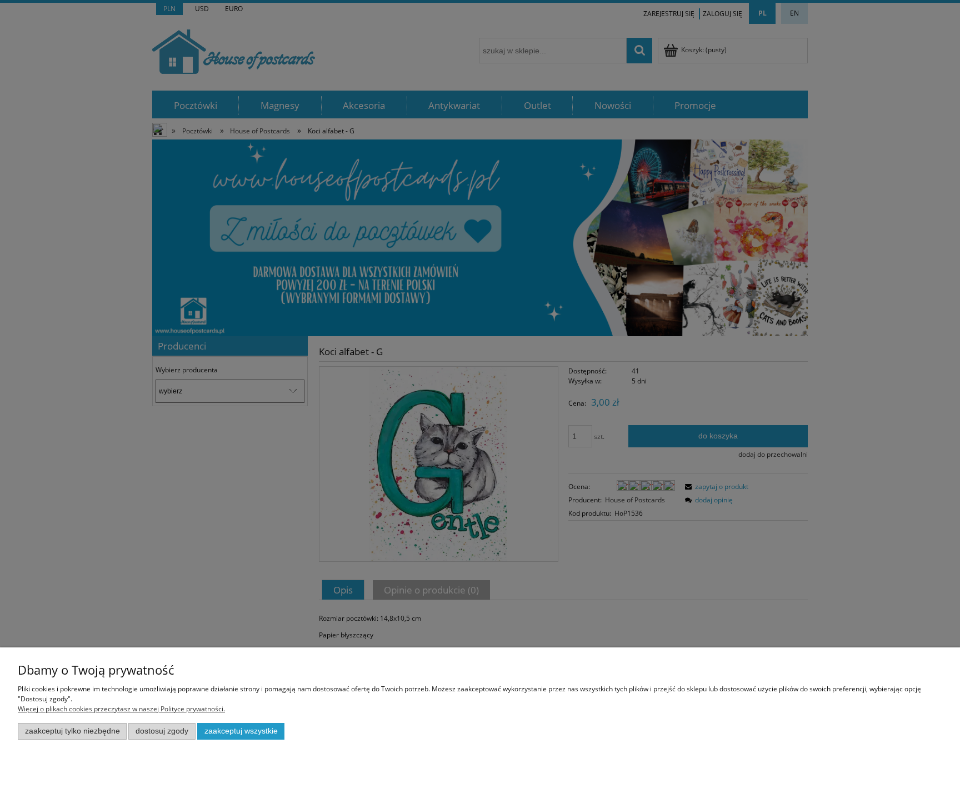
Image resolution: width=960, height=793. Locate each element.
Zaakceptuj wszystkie (241, 731)
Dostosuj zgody (162, 731)
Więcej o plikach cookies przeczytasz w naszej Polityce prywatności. (121, 709)
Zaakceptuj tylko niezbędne (72, 731)
